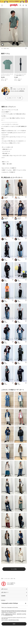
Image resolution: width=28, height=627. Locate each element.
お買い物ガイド (5, 592)
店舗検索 (3, 595)
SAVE (14, 623)
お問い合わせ (4, 589)
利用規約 (3, 600)
